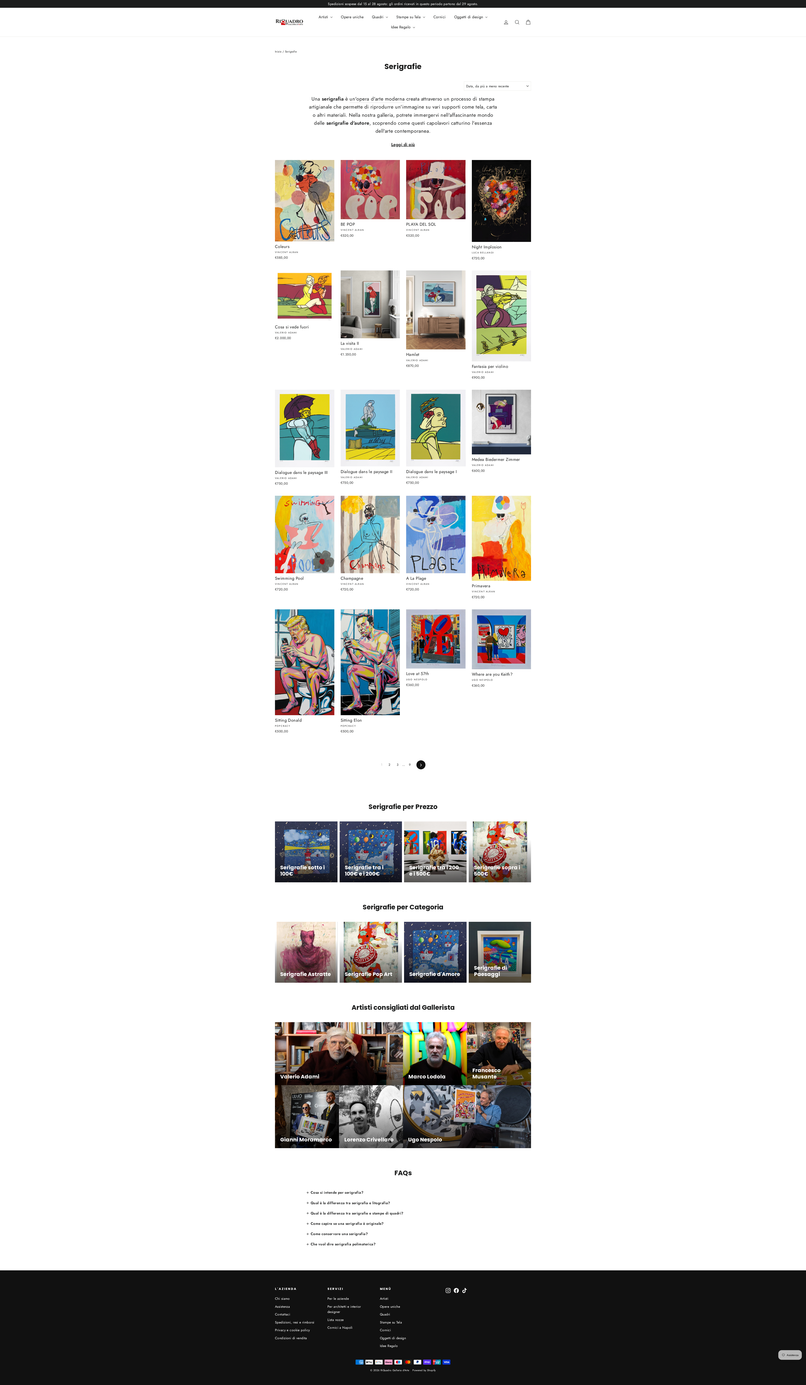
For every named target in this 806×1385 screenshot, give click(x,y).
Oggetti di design (469, 17)
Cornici (439, 17)
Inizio (278, 52)
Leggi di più (403, 145)
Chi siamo (282, 1298)
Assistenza (282, 1306)
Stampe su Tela (409, 17)
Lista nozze (335, 1319)
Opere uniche (352, 17)
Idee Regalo (401, 27)
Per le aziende (338, 1298)
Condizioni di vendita (291, 1338)
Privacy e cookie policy (292, 1330)
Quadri (378, 17)
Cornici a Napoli (340, 1327)
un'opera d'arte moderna (377, 98)
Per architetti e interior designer (344, 1309)
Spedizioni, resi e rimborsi (294, 1322)
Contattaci (282, 1314)
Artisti (324, 17)
